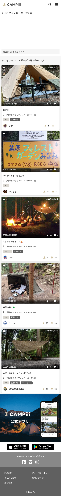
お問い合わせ (38, 478)
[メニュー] (56, 4)
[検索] (50, 4)
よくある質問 (10, 478)
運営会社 (8, 483)
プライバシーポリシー (41, 473)
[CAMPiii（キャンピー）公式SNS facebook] (24, 462)
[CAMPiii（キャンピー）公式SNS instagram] (37, 462)
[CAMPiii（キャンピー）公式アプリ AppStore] (17, 447)
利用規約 (8, 473)
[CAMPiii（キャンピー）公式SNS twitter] (30, 462)
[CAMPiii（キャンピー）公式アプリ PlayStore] (43, 447)
